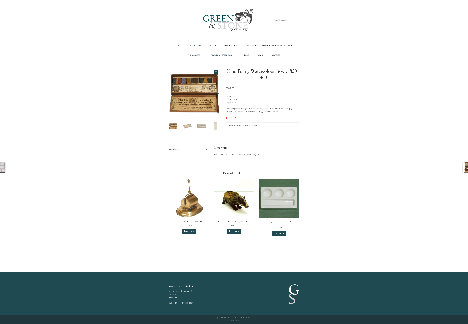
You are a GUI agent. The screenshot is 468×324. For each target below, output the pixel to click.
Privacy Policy (234, 321)
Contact (275, 55)
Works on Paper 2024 (221, 55)
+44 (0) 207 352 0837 (184, 303)
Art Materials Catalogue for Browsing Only (268, 46)
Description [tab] (174, 149)
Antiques (238, 125)
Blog (260, 55)
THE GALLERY (194, 55)
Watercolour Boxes (251, 125)
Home (176, 46)
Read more (189, 231)
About (246, 55)
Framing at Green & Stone (223, 46)
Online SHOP (194, 46)
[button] (216, 72)
